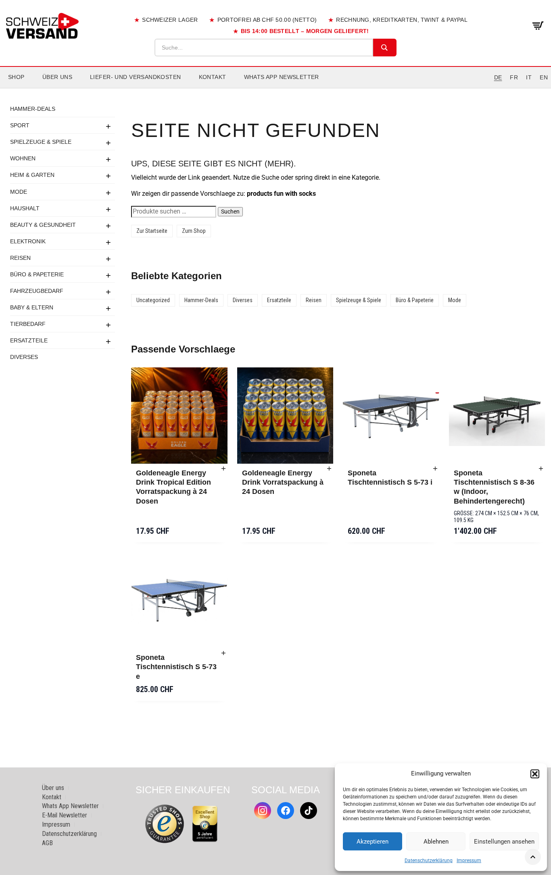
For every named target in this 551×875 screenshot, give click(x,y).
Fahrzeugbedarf (36, 290)
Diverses (24, 356)
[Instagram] (262, 810)
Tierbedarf (28, 323)
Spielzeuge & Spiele (40, 142)
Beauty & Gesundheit (43, 224)
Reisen (20, 257)
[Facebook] (285, 810)
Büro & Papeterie (37, 274)
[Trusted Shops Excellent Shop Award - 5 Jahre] (205, 824)
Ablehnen (436, 841)
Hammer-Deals (32, 109)
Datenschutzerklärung (429, 860)
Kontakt (212, 77)
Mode (18, 191)
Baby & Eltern (31, 307)
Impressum (469, 860)
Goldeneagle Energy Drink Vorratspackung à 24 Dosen (283, 482)
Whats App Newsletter (281, 77)
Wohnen (22, 158)
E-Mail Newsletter (64, 815)
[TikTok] (308, 810)
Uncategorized (153, 300)
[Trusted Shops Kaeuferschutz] (164, 823)
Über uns (57, 77)
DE (498, 77)
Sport (19, 125)
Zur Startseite (151, 231)
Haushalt (25, 208)
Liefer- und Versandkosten (135, 77)
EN (544, 77)
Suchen (230, 211)
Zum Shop (194, 231)
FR (514, 77)
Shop (16, 77)
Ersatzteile (29, 340)
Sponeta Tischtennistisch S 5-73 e (176, 666)
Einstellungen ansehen (504, 841)
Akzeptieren (372, 841)
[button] (535, 774)
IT (529, 77)
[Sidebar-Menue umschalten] (275, 88)
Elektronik (28, 241)
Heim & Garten (32, 175)
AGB (47, 843)
